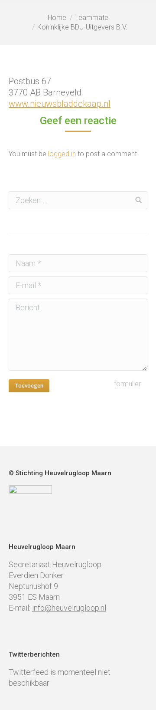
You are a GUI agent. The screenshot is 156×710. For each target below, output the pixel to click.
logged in (62, 154)
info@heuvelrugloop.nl (69, 607)
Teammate (91, 17)
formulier (127, 384)
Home (57, 17)
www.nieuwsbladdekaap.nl (59, 104)
